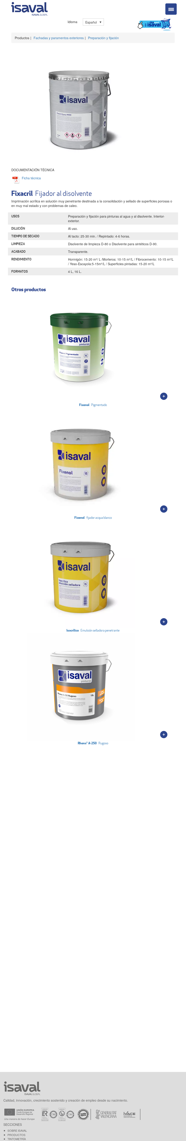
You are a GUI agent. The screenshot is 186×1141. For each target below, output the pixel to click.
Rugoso (93, 743)
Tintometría (16, 1139)
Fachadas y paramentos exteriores (59, 38)
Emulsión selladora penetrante (93, 630)
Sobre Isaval (17, 1130)
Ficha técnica (31, 178)
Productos (16, 1135)
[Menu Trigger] (171, 9)
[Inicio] (29, 8)
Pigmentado (93, 405)
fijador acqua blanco (93, 517)
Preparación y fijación (103, 38)
